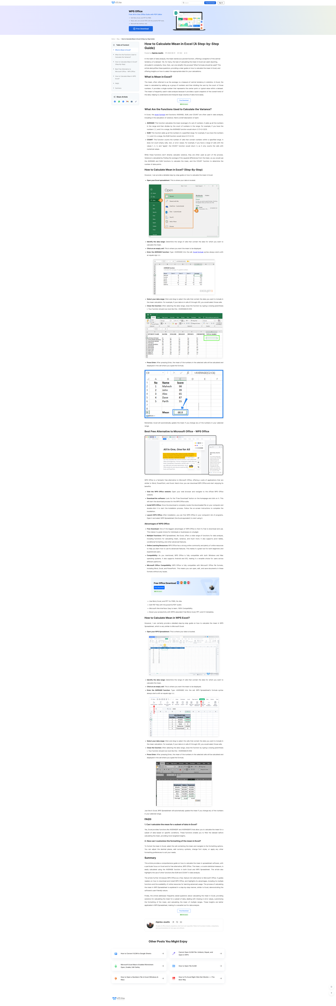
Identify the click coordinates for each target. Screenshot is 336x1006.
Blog (118, 39)
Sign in (221, 3)
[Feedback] (331, 986)
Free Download (210, 3)
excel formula (160, 115)
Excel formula (198, 252)
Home (113, 39)
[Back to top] (331, 993)
